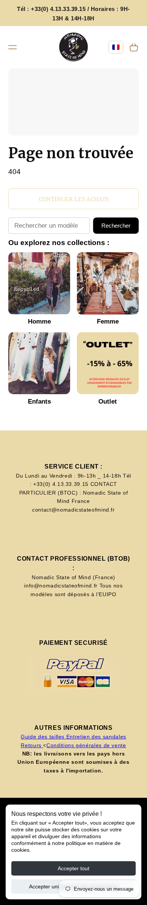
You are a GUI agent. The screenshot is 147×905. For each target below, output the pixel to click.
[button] (12, 47)
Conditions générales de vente (86, 745)
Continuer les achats (74, 199)
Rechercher (115, 225)
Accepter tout (73, 868)
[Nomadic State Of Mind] (73, 47)
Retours (32, 745)
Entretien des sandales (96, 737)
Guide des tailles (43, 737)
